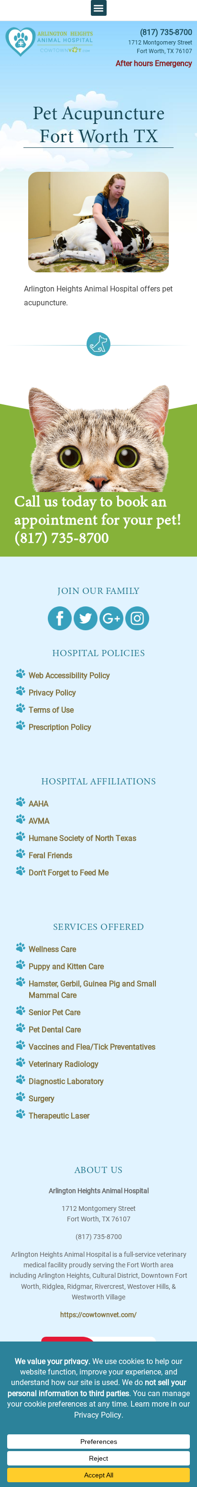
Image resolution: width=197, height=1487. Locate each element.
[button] (99, 8)
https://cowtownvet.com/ (98, 1314)
